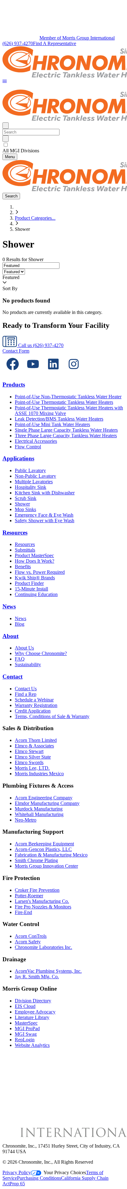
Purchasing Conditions (39, 1178)
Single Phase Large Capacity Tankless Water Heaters (66, 430)
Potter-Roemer (29, 895)
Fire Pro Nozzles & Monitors (43, 906)
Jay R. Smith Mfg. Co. (37, 976)
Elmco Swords (29, 762)
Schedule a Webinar (34, 699)
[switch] (6, 145)
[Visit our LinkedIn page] (53, 372)
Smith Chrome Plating (36, 860)
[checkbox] (63, 145)
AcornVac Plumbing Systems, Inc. (48, 971)
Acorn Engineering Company (43, 797)
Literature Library (32, 1017)
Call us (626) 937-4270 (40, 345)
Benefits (23, 566)
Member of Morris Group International (77, 37)
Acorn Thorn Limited (36, 740)
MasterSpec (26, 1023)
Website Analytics (32, 1045)
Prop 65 (17, 1183)
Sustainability (28, 664)
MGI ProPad (27, 1028)
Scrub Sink (25, 498)
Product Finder (29, 583)
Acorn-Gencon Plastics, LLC (43, 849)
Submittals (25, 549)
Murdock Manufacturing (39, 808)
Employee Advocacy (35, 1011)
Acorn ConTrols (31, 936)
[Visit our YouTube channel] (33, 372)
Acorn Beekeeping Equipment (44, 843)
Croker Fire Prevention (37, 890)
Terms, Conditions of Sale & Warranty (52, 716)
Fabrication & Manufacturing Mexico (51, 854)
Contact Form (15, 350)
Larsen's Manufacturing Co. (42, 901)
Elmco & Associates (34, 745)
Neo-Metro (25, 820)
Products (13, 384)
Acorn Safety (28, 941)
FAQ (20, 659)
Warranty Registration (36, 705)
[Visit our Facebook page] (12, 372)
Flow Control (28, 446)
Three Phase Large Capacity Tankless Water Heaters (66, 435)
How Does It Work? (34, 561)
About (10, 636)
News (9, 606)
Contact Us (26, 688)
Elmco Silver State (33, 757)
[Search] (5, 138)
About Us (24, 647)
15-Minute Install (31, 588)
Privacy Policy (16, 1172)
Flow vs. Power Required (40, 572)
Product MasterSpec (34, 555)
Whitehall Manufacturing (39, 814)
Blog (19, 624)
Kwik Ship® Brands (35, 577)
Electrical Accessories (36, 441)
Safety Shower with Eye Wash (44, 520)
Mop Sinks (25, 509)
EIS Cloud (25, 1006)
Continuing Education (36, 594)
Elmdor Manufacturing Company (47, 803)
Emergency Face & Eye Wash (44, 515)
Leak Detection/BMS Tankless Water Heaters (59, 418)
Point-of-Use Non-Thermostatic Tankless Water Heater (68, 396)
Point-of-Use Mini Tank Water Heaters (52, 424)
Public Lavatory (30, 470)
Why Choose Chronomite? (41, 653)
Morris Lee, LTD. (32, 768)
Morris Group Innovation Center (46, 866)
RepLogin (25, 1039)
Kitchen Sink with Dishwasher (45, 492)
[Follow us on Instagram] (73, 372)
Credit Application (33, 710)
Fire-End (23, 912)
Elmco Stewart (29, 751)
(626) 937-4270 (17, 43)
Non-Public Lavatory (35, 476)
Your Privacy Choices (64, 1172)
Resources (14, 532)
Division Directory (33, 1000)
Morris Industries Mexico (39, 773)
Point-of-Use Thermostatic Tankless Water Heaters (64, 402)
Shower (22, 503)
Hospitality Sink (30, 487)
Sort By (10, 288)
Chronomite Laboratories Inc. (43, 947)
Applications (18, 458)
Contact (12, 676)
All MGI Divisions (20, 150)
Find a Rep (25, 694)
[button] (4, 81)
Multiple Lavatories (34, 481)
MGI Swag (26, 1034)
